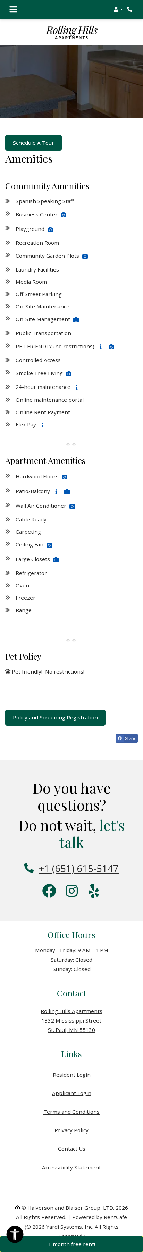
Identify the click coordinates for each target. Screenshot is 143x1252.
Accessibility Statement (71, 1167)
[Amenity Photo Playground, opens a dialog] (50, 229)
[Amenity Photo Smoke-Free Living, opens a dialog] (68, 373)
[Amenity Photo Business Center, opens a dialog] (63, 215)
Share (129, 738)
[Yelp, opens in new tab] (93, 891)
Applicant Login (71, 1092)
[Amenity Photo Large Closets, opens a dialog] (55, 560)
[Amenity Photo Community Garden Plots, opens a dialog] (85, 256)
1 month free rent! (71, 1244)
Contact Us (71, 1148)
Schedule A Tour (33, 142)
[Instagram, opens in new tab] (71, 891)
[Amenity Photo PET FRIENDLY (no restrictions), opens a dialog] (111, 347)
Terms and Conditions (71, 1111)
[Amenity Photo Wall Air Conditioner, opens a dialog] (72, 506)
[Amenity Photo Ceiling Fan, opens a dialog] (49, 545)
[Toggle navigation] (13, 9)
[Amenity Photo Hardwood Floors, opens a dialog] (64, 477)
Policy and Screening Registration (55, 717)
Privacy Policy (71, 1130)
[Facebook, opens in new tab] (49, 891)
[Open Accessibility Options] (15, 1236)
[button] (118, 9)
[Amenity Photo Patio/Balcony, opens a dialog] (67, 492)
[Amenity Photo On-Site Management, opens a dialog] (76, 320)
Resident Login (72, 1074)
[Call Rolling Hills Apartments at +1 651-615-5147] (130, 9)
